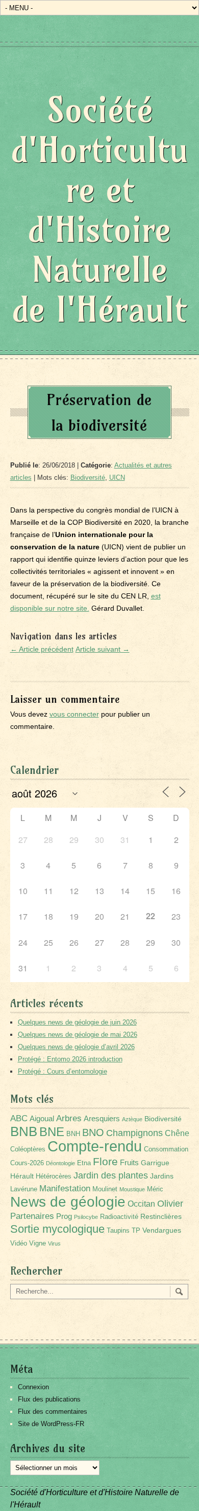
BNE (51, 1132)
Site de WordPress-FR (51, 1424)
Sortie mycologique (57, 1229)
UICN (117, 477)
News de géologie (68, 1201)
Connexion (33, 1387)
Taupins (118, 1230)
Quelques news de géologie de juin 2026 (77, 1022)
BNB (23, 1131)
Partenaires (32, 1216)
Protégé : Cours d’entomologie (62, 1071)
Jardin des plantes (110, 1175)
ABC (19, 1118)
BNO (93, 1132)
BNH (73, 1134)
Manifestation (64, 1188)
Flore (105, 1162)
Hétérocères (53, 1176)
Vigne (37, 1243)
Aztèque (132, 1119)
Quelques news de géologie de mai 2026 (77, 1034)
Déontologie (60, 1163)
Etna (84, 1163)
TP (136, 1230)
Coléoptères (27, 1149)
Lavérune (23, 1189)
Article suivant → (103, 649)
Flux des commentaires (52, 1411)
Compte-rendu (94, 1146)
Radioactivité (119, 1216)
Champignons (134, 1133)
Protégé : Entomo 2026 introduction (70, 1059)
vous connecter (74, 714)
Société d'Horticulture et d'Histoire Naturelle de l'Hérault (99, 209)
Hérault (22, 1176)
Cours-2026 (27, 1163)
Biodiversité (87, 477)
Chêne (177, 1133)
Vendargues (161, 1230)
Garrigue (155, 1163)
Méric (155, 1189)
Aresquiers (102, 1118)
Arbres (69, 1118)
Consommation (166, 1149)
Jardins (161, 1176)
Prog (64, 1216)
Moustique (132, 1189)
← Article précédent (41, 649)
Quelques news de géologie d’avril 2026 (76, 1047)
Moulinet (104, 1189)
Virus (54, 1243)
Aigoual (42, 1118)
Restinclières (161, 1216)
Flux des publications (49, 1399)
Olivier (170, 1203)
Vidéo (18, 1243)
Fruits (129, 1162)
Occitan (141, 1203)
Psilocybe (86, 1217)
